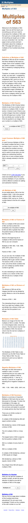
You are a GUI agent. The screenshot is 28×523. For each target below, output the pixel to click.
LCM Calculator (16, 175)
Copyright (5, 510)
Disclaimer (18, 510)
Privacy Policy (11, 510)
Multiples (8, 2)
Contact (22, 510)
